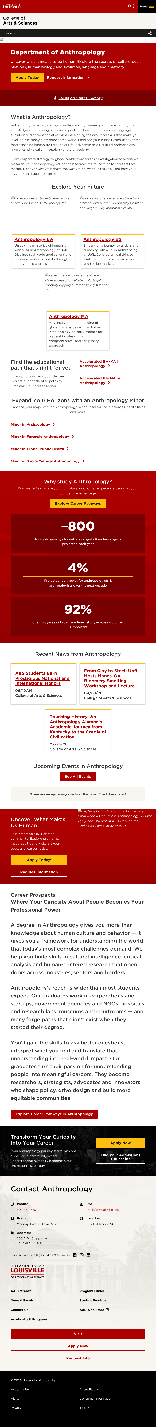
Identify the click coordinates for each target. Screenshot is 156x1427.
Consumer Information (96, 1398)
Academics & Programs (29, 1319)
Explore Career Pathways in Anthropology (54, 1114)
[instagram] (82, 1255)
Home (8, 33)
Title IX (85, 1408)
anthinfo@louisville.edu (102, 1209)
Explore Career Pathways (78, 503)
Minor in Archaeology (31, 424)
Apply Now (120, 1143)
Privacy (16, 1408)
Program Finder (92, 1291)
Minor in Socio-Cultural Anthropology (46, 461)
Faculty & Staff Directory (80, 98)
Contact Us (19, 1310)
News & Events (22, 1300)
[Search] (132, 6)
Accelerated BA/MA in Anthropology (100, 364)
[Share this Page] (149, 33)
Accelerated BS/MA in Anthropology (100, 380)
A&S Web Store (92, 1310)
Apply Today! (39, 860)
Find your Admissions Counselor (120, 1157)
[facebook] (75, 1255)
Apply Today (27, 78)
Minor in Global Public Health (38, 449)
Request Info (78, 1358)
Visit (78, 1334)
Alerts (15, 1398)
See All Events (78, 777)
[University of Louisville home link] (12, 6)
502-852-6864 (27, 1209)
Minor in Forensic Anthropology (40, 437)
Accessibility (20, 1389)
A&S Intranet (21, 1291)
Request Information (66, 78)
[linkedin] (88, 1255)
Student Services (93, 1300)
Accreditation (89, 1389)
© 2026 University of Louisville (33, 1380)
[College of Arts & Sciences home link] (28, 1271)
